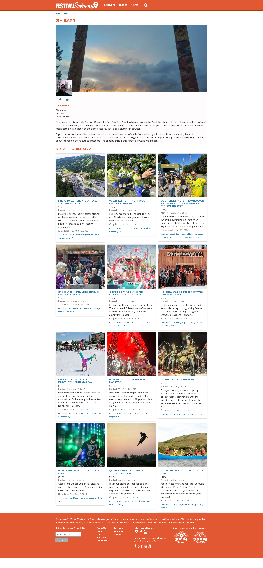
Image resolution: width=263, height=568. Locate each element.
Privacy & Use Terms (102, 539)
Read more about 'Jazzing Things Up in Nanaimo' (180, 414)
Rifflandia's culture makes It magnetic (127, 380)
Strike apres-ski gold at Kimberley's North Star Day (75, 380)
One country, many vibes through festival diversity (79, 293)
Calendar (109, 5)
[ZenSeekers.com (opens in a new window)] (181, 537)
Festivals (118, 528)
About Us (101, 528)
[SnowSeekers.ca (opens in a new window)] (200, 537)
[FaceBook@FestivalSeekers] (141, 532)
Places (134, 5)
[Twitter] (67, 99)
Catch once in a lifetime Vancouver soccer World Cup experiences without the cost (182, 203)
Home (57, 13)
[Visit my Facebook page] (60, 99)
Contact (101, 534)
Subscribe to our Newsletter (71, 528)
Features (118, 531)
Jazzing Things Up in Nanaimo (178, 379)
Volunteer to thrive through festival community (127, 202)
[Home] (78, 5)
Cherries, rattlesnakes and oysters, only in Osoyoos (126, 293)
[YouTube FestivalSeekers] (145, 532)
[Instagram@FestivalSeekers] (136, 532)
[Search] (146, 5)
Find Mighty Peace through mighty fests (182, 471)
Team (65, 13)
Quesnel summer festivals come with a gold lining (129, 471)
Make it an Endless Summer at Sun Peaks (79, 471)
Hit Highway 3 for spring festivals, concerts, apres (182, 293)
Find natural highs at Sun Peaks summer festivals (77, 202)
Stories (122, 5)
